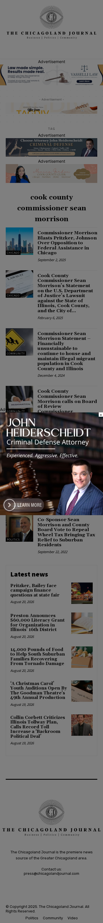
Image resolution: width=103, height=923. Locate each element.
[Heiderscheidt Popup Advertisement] (51, 513)
